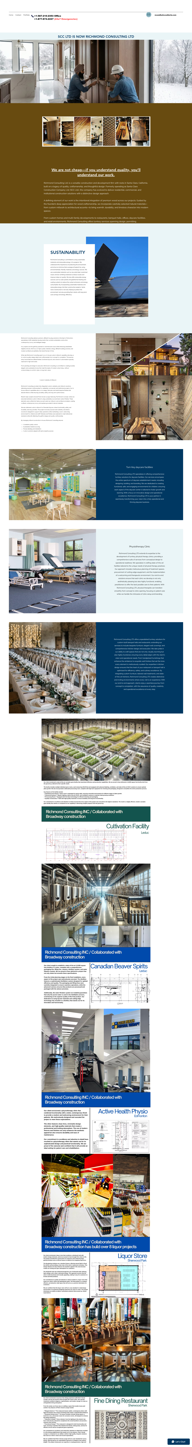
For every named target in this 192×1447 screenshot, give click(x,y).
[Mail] (148, 14)
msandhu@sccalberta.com (165, 15)
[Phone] (32, 16)
